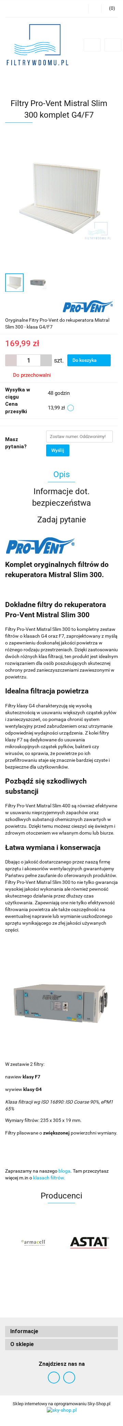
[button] (61, 1331)
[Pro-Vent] (88, 305)
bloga (64, 1171)
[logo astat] (90, 1242)
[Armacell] (33, 1242)
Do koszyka (85, 360)
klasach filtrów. (49, 1177)
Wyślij (57, 450)
